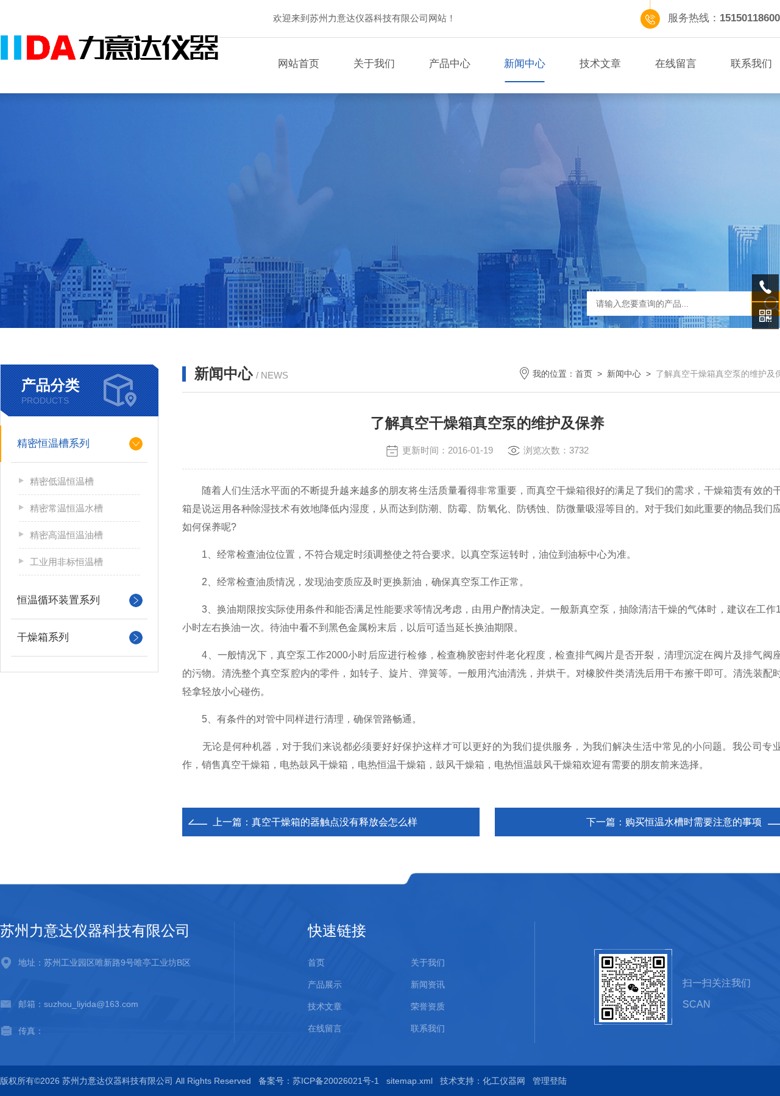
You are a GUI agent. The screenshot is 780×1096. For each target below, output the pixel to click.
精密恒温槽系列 (53, 443)
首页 (583, 374)
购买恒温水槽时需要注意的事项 (693, 822)
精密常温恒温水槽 (66, 508)
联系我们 (428, 1028)
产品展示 (325, 984)
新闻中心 (524, 63)
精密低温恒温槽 (62, 481)
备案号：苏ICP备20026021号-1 (318, 1081)
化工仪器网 (504, 1081)
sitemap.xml (409, 1081)
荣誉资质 (428, 1006)
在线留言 (676, 63)
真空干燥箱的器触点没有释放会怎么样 (334, 822)
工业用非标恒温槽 (66, 562)
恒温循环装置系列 (58, 600)
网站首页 (298, 63)
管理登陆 (550, 1081)
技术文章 (600, 63)
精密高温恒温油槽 (66, 535)
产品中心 (449, 63)
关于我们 (374, 63)
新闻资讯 (428, 984)
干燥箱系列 (43, 637)
